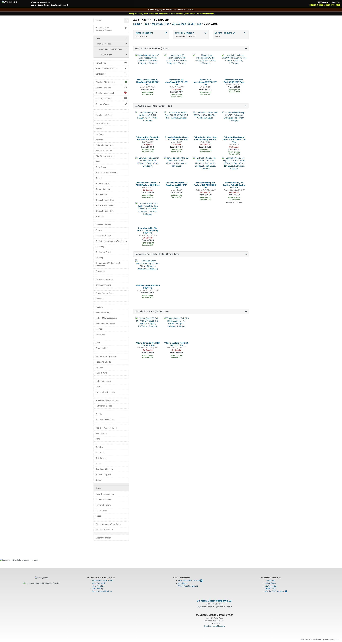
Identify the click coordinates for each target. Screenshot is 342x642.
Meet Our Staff (98, 583)
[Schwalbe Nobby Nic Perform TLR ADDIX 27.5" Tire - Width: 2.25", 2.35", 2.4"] (205, 169)
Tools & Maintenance (105, 494)
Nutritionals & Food (104, 406)
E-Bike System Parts (104, 293)
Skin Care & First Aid (104, 469)
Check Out (335, 2)
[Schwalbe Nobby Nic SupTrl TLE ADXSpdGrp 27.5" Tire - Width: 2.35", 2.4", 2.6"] (147, 214)
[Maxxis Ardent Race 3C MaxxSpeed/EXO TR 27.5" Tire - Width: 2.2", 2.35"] (147, 66)
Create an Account (59, 5)
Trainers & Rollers (103, 505)
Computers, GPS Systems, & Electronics (108, 264)
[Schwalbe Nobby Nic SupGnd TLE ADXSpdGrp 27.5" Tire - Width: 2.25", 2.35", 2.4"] (234, 169)
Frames (99, 329)
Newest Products (103, 87)
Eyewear (99, 298)
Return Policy (97, 588)
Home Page (101, 63)
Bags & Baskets (102, 123)
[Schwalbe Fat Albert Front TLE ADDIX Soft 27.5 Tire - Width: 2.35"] (176, 123)
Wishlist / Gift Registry (105, 82)
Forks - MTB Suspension (106, 318)
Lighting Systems (103, 381)
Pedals (99, 414)
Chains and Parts (103, 252)
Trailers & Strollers (103, 499)
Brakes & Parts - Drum (105, 205)
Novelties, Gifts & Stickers (107, 400)
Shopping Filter (102, 27)
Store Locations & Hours (106, 68)
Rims (98, 439)
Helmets (99, 367)
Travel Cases (101, 510)
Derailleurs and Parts (105, 279)
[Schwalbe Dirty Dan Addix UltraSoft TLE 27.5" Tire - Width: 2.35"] (147, 123)
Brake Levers (101, 194)
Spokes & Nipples (103, 474)
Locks (98, 386)
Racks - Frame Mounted (106, 428)
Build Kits (100, 216)
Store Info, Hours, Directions (214, 626)
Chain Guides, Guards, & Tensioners (111, 241)
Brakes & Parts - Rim (105, 211)
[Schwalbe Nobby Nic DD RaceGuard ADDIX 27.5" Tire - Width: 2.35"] (176, 169)
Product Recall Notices (102, 591)
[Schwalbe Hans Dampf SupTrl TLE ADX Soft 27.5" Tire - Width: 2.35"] (234, 123)
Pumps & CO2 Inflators (105, 419)
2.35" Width (211, 23)
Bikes (98, 161)
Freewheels (101, 334)
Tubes (98, 516)
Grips (98, 342)
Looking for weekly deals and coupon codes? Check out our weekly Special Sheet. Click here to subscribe (171, 14)
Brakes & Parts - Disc (105, 200)
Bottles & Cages (103, 183)
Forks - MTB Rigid (103, 312)
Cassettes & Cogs (103, 235)
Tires (98, 488)
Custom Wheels (102, 104)
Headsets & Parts (103, 362)
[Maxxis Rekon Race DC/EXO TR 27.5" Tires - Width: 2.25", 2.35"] (234, 66)
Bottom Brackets (103, 189)
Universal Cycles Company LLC (214, 600)
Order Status (43, 5)
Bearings (99, 140)
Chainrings (100, 246)
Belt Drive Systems (104, 150)
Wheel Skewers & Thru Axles (108, 524)
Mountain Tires (160, 23)
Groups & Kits (101, 348)
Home (136, 23)
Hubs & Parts (101, 373)
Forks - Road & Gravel (105, 323)
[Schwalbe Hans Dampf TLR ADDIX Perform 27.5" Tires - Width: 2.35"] (147, 169)
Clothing (99, 257)
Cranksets (100, 271)
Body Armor (101, 167)
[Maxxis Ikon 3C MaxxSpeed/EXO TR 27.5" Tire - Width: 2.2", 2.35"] (176, 66)
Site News (182, 583)
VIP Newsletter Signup (188, 586)
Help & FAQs (270, 583)
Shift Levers (101, 458)
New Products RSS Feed (189, 580)
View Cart (324, 2)
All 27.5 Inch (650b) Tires (186, 23)
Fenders (99, 307)
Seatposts (100, 452)
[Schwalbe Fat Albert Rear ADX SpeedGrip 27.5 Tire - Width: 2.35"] (205, 123)
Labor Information (103, 538)
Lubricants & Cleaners (105, 392)
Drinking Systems (103, 285)
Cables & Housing (103, 224)
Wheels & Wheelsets (104, 529)
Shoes (98, 463)
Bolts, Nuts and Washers (106, 172)
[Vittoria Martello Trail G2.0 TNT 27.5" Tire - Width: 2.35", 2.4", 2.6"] (176, 329)
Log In (33, 5)
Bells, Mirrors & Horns (105, 145)
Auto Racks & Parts (104, 115)
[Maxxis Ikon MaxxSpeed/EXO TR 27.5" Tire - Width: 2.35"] (205, 66)
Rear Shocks (101, 433)
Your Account (270, 586)
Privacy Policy (98, 586)
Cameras (99, 230)
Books (98, 178)
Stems (98, 480)
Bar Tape (100, 134)
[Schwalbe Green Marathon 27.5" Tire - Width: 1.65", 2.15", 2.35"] (147, 271)
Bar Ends (99, 129)
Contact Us (100, 74)
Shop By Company (104, 98)
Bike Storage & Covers (105, 156)
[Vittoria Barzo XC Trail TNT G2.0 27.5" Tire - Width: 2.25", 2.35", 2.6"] (147, 329)
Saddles (99, 447)
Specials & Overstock (105, 93)
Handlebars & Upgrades (106, 356)
